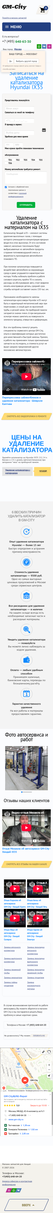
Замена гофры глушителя (10, 984)
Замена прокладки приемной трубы (35, 971)
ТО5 (41, 160)
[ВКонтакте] (44, 46)
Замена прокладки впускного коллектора (35, 950)
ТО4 (33, 160)
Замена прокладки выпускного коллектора (35, 961)
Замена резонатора (13, 977)
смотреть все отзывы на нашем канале (26, 864)
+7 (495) (16, 41)
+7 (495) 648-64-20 (36, 1025)
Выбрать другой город (26, 61)
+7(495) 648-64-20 (12, 1176)
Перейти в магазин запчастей (14, 18)
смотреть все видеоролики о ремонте (26, 416)
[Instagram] (49, 46)
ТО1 (10, 160)
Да (10, 61)
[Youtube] (39, 46)
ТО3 (25, 160)
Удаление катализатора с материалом (17, 471)
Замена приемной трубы (12, 971)
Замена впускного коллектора (12, 949)
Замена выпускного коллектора (13, 960)
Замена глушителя (35, 977)
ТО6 (10, 163)
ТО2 (18, 160)
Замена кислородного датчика (33, 985)
